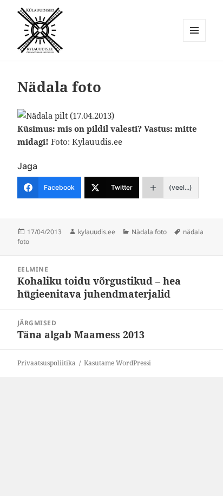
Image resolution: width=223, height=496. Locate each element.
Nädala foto (149, 231)
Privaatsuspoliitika (46, 363)
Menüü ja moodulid (194, 41)
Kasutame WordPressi (117, 363)
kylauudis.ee (96, 231)
